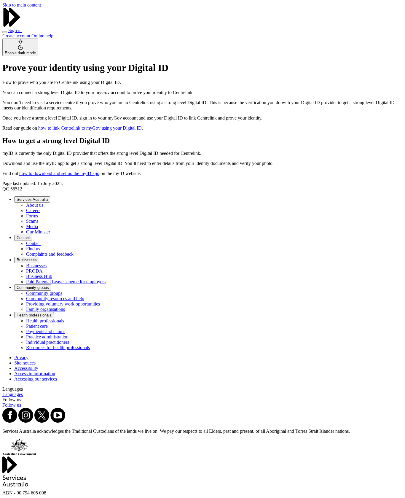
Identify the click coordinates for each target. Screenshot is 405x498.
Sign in (15, 30)
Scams (32, 221)
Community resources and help (55, 298)
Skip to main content (21, 4)
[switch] (20, 47)
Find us (33, 248)
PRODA (34, 270)
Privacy (21, 357)
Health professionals (34, 315)
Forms (32, 215)
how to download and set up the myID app (59, 173)
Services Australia (32, 199)
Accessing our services (35, 378)
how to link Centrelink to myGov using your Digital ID (90, 128)
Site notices (25, 362)
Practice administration (47, 336)
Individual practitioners (47, 342)
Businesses (27, 260)
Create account (16, 35)
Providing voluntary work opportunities (63, 303)
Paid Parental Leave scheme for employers (66, 281)
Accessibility (26, 368)
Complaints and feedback (50, 254)
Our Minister (38, 231)
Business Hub (39, 276)
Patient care (37, 326)
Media (32, 226)
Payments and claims (45, 331)
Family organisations (45, 309)
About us (34, 205)
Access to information (34, 373)
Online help (42, 35)
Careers (33, 210)
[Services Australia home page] (11, 25)
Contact (23, 238)
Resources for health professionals (58, 347)
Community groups (33, 287)
